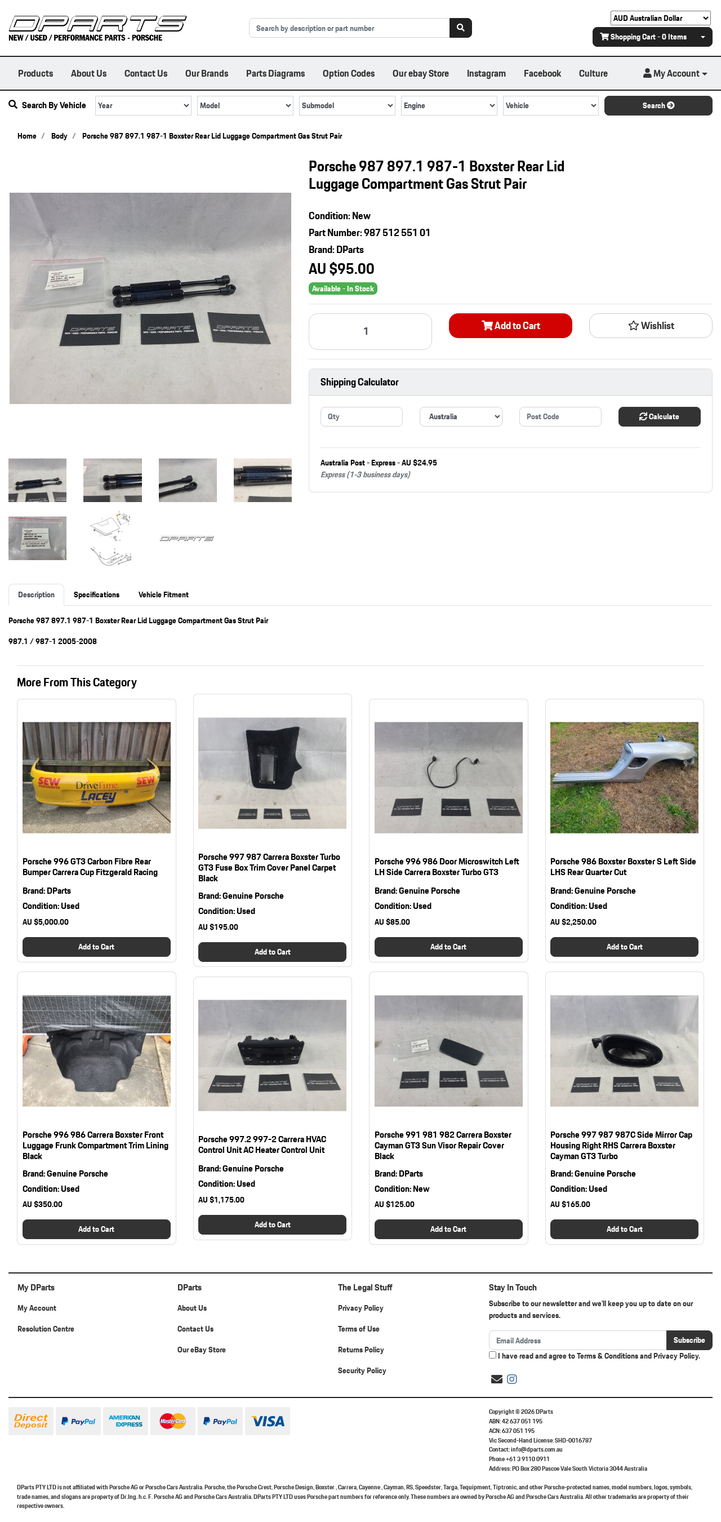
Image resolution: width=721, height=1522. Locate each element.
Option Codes (349, 73)
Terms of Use (359, 1329)
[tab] (36, 595)
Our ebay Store (421, 73)
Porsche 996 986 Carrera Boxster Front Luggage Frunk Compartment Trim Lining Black (95, 1145)
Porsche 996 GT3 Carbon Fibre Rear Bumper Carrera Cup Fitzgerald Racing (90, 866)
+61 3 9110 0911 (528, 1459)
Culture (593, 73)
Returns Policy (361, 1349)
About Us (88, 73)
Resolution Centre (45, 1329)
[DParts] (97, 27)
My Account (36, 1308)
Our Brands (206, 73)
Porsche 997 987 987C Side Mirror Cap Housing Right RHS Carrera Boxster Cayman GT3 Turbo (621, 1145)
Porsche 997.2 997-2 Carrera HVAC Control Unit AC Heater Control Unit (262, 1144)
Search (655, 105)
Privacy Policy (361, 1308)
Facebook (542, 73)
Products (35, 73)
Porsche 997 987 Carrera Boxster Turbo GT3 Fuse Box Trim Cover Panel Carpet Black (269, 867)
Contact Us (145, 73)
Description (36, 594)
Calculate (663, 416)
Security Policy (362, 1370)
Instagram (486, 73)
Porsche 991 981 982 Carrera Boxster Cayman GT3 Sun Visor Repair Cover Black (443, 1145)
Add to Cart (516, 326)
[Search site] (460, 28)
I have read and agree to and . (598, 1356)
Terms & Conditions (607, 1356)
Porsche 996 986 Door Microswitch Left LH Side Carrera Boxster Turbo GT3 (447, 866)
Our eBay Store (201, 1349)
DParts (350, 249)
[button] (675, 73)
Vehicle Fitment (164, 594)
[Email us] (496, 1379)
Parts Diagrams (275, 73)
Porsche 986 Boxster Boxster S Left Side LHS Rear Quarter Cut (623, 866)
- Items (649, 36)
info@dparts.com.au (537, 1449)
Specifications (96, 594)
